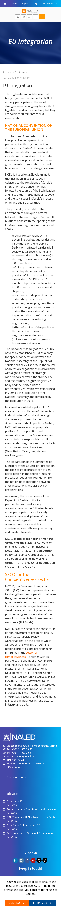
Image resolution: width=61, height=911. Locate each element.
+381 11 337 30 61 (22, 752)
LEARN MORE (41, 902)
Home (9, 72)
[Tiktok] (44, 860)
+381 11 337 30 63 (22, 749)
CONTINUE (15, 902)
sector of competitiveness (21, 654)
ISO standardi (15, 767)
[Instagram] (21, 860)
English (24, 3)
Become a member (18, 777)
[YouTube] (33, 860)
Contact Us (51, 3)
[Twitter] (39, 860)
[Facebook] (27, 860)
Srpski (14, 3)
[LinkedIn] (15, 860)
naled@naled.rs (25, 756)
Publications (12, 793)
